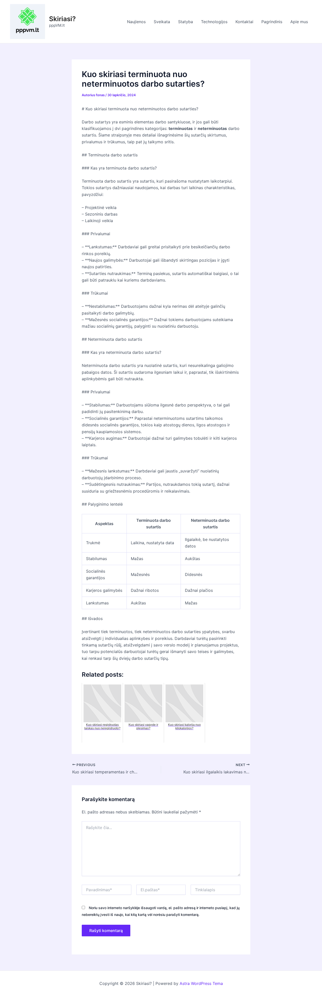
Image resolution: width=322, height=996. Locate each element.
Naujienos (136, 21)
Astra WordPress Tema (201, 983)
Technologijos (214, 21)
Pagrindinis (271, 21)
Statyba (185, 21)
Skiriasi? (62, 19)
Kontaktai (244, 21)
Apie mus (299, 21)
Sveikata (162, 21)
